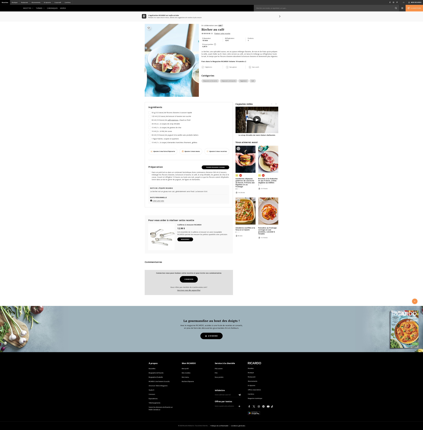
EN (404, 2)
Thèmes (39, 8)
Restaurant (24, 2)
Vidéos (63, 8)
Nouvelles (152, 369)
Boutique (15, 2)
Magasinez (185, 239)
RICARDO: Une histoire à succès (159, 381)
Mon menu (185, 377)
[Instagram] (259, 406)
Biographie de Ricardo (156, 373)
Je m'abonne (213, 336)
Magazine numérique (255, 398)
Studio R (151, 390)
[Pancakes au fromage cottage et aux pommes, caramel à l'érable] (268, 211)
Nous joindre (219, 377)
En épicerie (47, 2)
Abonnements (36, 2)
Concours (152, 394)
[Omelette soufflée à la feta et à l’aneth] (246, 211)
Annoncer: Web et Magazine (158, 386)
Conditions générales (238, 426)
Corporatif (57, 2)
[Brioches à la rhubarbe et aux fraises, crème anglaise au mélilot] (268, 159)
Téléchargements (154, 403)
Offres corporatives (254, 390)
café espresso (173, 120)
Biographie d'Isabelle (156, 377)
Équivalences (153, 399)
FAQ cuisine (219, 369)
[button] (396, 8)
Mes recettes (186, 373)
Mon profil (185, 369)
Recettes (5, 2)
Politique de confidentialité (219, 426)
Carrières (67, 2)
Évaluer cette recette (222, 33)
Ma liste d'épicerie (188, 381)
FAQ (216, 373)
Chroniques (52, 8)
